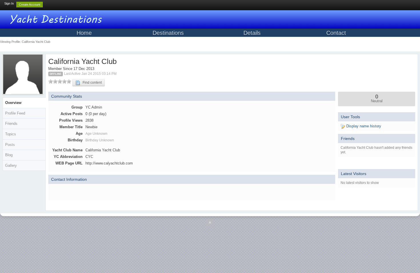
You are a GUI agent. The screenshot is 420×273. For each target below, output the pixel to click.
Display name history (363, 126)
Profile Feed (15, 113)
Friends (11, 123)
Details (252, 33)
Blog (9, 155)
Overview (13, 103)
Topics (10, 134)
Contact (336, 33)
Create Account (29, 4)
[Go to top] (210, 222)
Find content (91, 83)
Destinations (168, 33)
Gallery (11, 165)
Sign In (9, 3)
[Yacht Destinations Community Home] (57, 18)
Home (84, 33)
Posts (10, 144)
